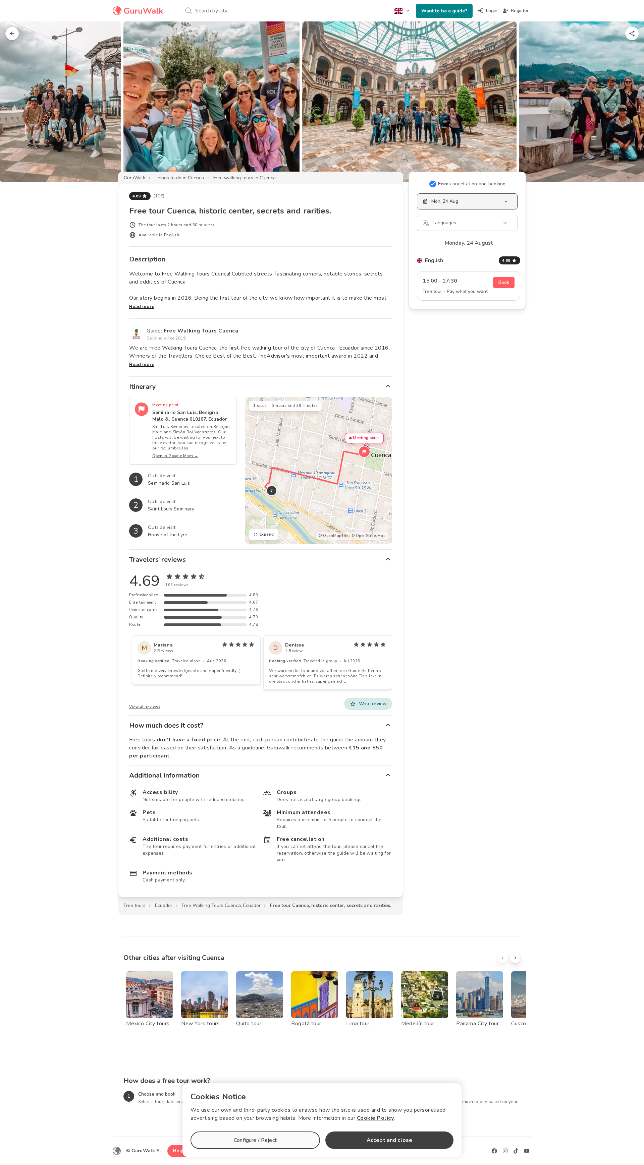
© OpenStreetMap (369, 535)
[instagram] (505, 1151)
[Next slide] (628, 102)
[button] (364, 452)
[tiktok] (516, 1151)
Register (520, 10)
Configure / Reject (255, 1140)
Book (503, 282)
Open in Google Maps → (175, 455)
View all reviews (144, 707)
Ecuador (163, 905)
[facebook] (494, 1151)
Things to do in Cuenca (179, 178)
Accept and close (389, 1140)
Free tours (135, 905)
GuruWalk (134, 178)
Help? (179, 1151)
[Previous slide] (16, 102)
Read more (141, 306)
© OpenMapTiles (334, 535)
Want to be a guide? (444, 11)
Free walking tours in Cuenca (244, 178)
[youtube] (526, 1151)
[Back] (12, 33)
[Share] (632, 33)
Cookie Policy (375, 1118)
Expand (267, 534)
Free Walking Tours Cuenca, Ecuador (221, 905)
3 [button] (271, 490)
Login (491, 10)
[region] (318, 470)
